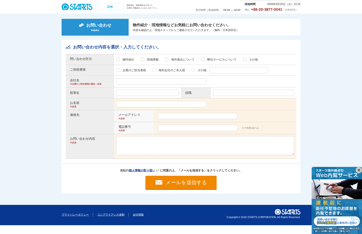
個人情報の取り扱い (142, 170)
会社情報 (138, 214)
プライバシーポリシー (75, 214)
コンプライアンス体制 (110, 214)
